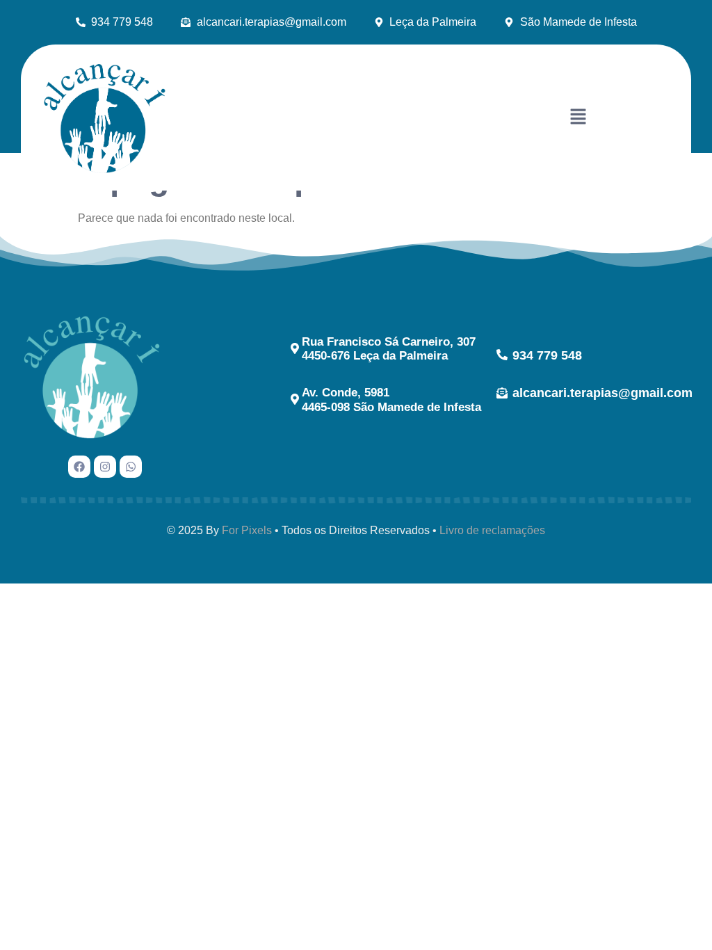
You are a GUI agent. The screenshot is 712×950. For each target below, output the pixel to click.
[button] (578, 117)
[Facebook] (79, 467)
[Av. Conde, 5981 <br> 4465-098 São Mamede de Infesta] (294, 399)
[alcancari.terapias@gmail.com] (502, 392)
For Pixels (247, 530)
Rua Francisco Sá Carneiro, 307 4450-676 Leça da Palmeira (389, 348)
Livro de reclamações (492, 530)
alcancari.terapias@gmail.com (602, 393)
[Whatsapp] (131, 467)
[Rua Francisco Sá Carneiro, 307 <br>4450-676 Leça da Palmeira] (294, 348)
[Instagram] (105, 467)
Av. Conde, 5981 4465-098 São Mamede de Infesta (391, 399)
